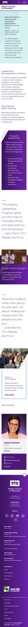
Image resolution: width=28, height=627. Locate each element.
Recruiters (6, 579)
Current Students (8, 573)
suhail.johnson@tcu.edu (13, 460)
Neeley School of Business (8, 7)
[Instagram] (12, 515)
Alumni (6, 569)
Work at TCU (7, 600)
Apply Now (9, 395)
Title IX (6, 609)
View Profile (7, 466)
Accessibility (7, 603)
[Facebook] (6, 515)
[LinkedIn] (23, 515)
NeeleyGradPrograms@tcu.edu (12, 544)
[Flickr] (15, 519)
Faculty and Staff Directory (11, 548)
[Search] (19, 2)
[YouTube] (17, 515)
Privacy (6, 615)
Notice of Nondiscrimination (11, 606)
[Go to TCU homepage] (4, 2)
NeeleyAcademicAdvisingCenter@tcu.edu (15, 536)
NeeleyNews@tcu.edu (9, 554)
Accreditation (7, 618)
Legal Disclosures (8, 612)
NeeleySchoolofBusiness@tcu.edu (13, 560)
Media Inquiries (8, 576)
